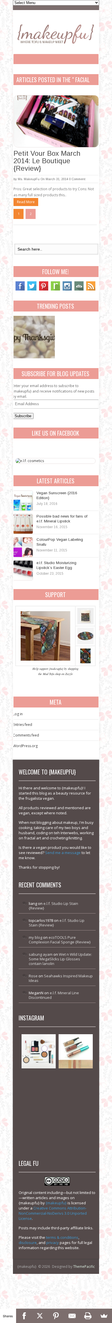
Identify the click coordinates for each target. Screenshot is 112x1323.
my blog (35, 937)
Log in (18, 714)
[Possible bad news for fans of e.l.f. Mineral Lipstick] (23, 524)
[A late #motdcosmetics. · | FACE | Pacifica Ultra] (39, 1051)
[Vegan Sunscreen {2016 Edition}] (23, 501)
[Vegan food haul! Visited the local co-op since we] (76, 1125)
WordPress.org (25, 745)
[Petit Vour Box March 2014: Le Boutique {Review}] (55, 121)
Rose (33, 975)
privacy (52, 1242)
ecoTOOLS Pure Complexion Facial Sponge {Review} (60, 940)
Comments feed (26, 735)
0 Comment (77, 179)
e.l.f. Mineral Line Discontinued (54, 995)
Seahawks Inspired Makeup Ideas (61, 978)
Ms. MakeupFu (29, 179)
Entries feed (22, 724)
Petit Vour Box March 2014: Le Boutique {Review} (46, 160)
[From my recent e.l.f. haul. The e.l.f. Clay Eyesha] (39, 1125)
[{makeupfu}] (55, 33)
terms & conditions (62, 1237)
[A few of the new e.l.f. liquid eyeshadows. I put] (76, 1051)
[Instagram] (67, 289)
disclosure (28, 1242)
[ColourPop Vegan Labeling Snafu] (23, 547)
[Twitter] (31, 289)
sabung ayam (41, 954)
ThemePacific (84, 1266)
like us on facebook (55, 433)
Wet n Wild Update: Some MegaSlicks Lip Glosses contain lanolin (60, 959)
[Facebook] (20, 289)
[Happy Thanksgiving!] (33, 337)
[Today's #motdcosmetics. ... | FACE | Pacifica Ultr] (39, 1088)
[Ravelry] (55, 289)
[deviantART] (79, 289)
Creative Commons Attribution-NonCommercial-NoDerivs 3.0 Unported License (53, 1213)
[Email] (72, 1316)
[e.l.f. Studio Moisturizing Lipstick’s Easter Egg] (23, 570)
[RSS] (90, 289)
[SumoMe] (104, 1316)
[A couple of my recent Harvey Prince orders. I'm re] (76, 1088)
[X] (40, 1316)
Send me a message (63, 852)
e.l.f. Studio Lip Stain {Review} (53, 906)
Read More (26, 201)
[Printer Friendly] (88, 1316)
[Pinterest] (43, 289)
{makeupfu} (56, 1202)
